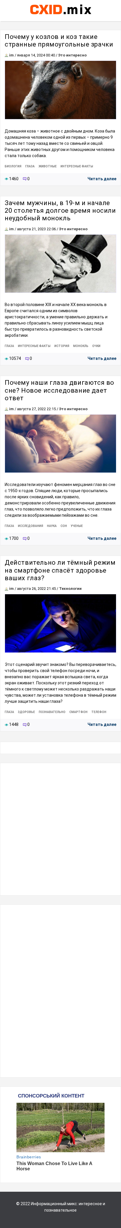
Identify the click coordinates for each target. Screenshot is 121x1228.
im (11, 55)
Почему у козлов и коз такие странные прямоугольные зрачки (59, 40)
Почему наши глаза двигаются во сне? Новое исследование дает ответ (59, 390)
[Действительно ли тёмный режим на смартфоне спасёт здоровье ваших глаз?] (60, 623)
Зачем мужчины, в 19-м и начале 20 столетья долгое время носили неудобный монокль (60, 210)
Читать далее (102, 178)
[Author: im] (6, 55)
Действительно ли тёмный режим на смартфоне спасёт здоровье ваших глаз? (60, 570)
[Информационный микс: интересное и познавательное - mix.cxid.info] (60, 15)
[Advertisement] (60, 829)
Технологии (70, 588)
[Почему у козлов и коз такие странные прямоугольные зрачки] (60, 90)
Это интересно (72, 55)
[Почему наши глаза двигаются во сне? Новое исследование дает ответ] (60, 443)
